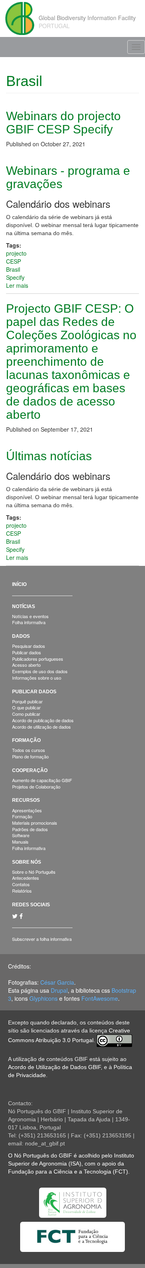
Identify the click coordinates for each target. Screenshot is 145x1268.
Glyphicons (43, 998)
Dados (21, 636)
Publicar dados (26, 652)
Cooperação (30, 770)
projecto (16, 253)
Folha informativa (29, 622)
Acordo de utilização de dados (41, 726)
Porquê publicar (27, 701)
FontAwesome (99, 998)
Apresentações (27, 810)
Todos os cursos (28, 750)
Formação (26, 740)
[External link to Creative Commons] (114, 1040)
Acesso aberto (26, 665)
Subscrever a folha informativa (42, 939)
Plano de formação (30, 756)
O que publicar (26, 707)
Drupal (59, 990)
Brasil (13, 269)
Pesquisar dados (28, 646)
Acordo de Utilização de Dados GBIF (54, 1067)
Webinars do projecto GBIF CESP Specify (63, 122)
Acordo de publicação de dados (43, 720)
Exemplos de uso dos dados (40, 671)
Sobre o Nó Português (34, 872)
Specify (15, 277)
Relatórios (22, 890)
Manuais (20, 841)
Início (19, 584)
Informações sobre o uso (36, 677)
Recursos (26, 800)
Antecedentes (25, 878)
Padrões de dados (30, 829)
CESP (13, 261)
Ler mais (17, 285)
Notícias (23, 606)
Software (20, 835)
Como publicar (26, 714)
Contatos (21, 884)
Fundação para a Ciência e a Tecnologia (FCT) (68, 1171)
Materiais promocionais (34, 822)
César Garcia (57, 982)
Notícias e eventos (30, 616)
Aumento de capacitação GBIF (42, 780)
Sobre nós (26, 862)
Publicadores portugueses (37, 659)
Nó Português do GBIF (43, 1155)
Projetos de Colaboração (36, 786)
